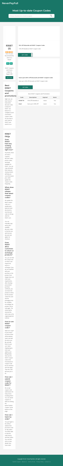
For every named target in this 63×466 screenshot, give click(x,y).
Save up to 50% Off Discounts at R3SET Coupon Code (36, 77)
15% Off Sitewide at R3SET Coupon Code (32, 45)
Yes (8, 63)
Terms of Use (31, 461)
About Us (24, 461)
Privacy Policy (40, 461)
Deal (20, 104)
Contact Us (48, 461)
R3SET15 (21, 100)
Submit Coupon (16, 461)
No (11, 63)
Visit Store (9, 77)
